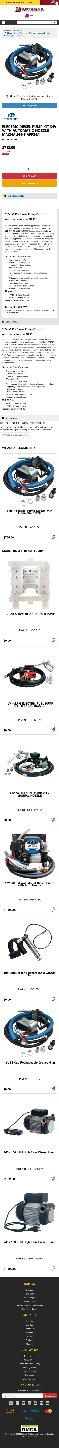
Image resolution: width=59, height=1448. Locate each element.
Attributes (12, 418)
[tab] (29, 196)
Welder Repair (29, 1297)
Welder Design (29, 1301)
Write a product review (16, 435)
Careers (29, 1332)
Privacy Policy (29, 1359)
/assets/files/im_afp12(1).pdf (17, 300)
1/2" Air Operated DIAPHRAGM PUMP (29, 614)
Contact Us (29, 1328)
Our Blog (29, 1325)
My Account (29, 1289)
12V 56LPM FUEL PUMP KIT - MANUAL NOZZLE (29, 794)
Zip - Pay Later (29, 1378)
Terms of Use (29, 1356)
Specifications (16, 195)
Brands (30, 1336)
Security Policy (29, 1371)
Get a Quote (29, 105)
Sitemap (29, 1344)
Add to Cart (30, 176)
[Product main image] (29, 66)
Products (29, 1340)
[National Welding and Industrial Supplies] (29, 9)
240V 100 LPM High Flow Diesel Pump (29, 1152)
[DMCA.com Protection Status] (29, 1428)
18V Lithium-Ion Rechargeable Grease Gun (29, 974)
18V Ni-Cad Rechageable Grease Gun (29, 1062)
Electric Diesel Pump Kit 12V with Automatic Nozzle (29, 511)
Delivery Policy (29, 1367)
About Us (29, 1321)
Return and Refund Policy (29, 1363)
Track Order (29, 1293)
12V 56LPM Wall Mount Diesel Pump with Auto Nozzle (29, 884)
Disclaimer (29, 1375)
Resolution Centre (29, 1309)
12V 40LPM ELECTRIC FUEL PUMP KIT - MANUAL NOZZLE (29, 704)
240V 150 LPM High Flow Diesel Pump (29, 1242)
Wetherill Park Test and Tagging (29, 1305)
